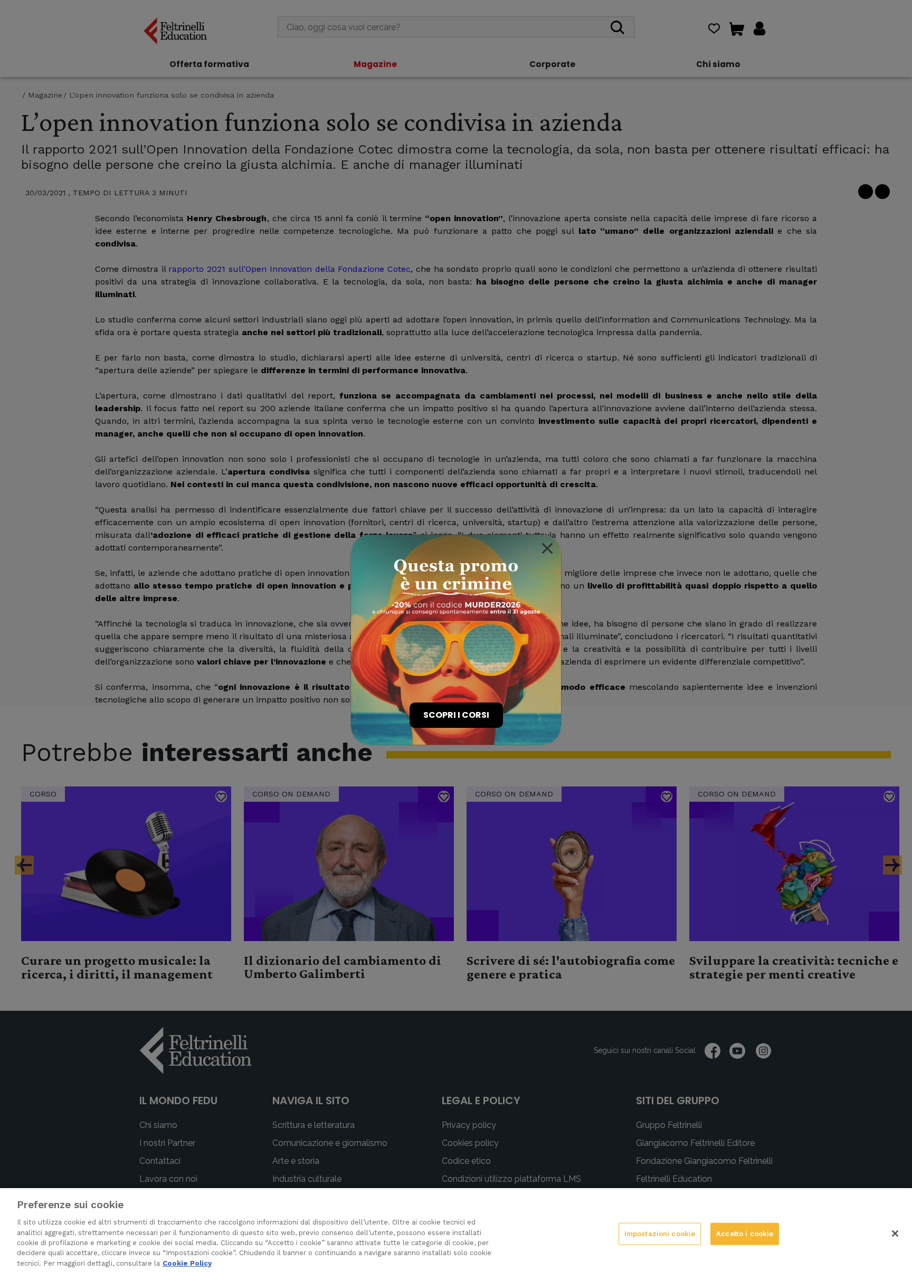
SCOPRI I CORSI (456, 715)
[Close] (547, 548)
